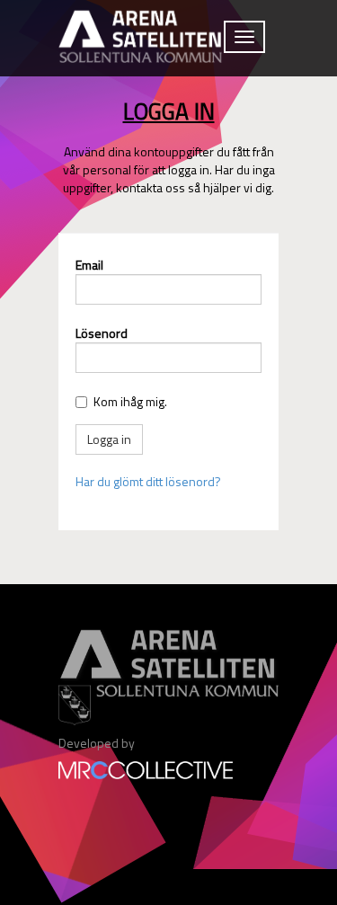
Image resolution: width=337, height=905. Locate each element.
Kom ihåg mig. (130, 401)
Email (89, 264)
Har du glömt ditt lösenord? (148, 481)
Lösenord (101, 333)
